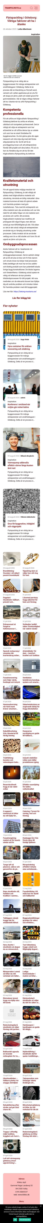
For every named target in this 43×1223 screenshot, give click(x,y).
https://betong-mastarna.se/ (25, 291)
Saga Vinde (25, 339)
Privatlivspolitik (25, 1219)
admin (23, 398)
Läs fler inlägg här (21, 298)
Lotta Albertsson (24, 29)
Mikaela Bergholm (27, 456)
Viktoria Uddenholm (28, 517)
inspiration (35, 34)
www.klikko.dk (23, 1195)
